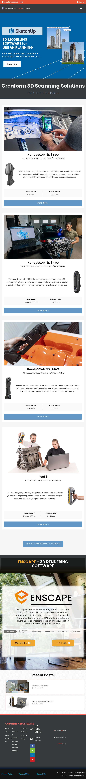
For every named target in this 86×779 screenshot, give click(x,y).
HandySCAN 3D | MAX (43, 369)
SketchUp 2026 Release (40, 686)
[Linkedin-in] (32, 755)
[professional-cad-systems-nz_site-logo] (16, 8)
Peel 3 (43, 477)
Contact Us (41, 774)
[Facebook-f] (32, 746)
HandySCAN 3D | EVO (43, 155)
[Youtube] (32, 759)
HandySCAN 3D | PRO (43, 263)
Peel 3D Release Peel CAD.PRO (42, 701)
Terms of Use (24, 774)
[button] (81, 8)
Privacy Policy (7, 774)
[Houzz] (32, 750)
